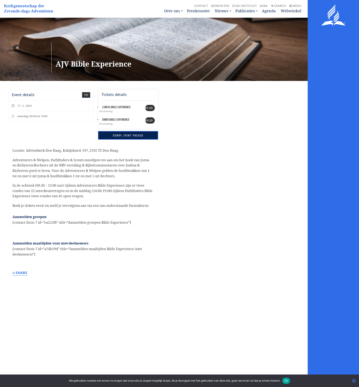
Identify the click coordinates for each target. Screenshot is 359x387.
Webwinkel (291, 10)
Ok (286, 380)
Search (280, 6)
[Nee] (354, 381)
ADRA (264, 6)
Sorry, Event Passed (128, 135)
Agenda (269, 10)
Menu (296, 6)
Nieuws (221, 10)
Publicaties (245, 10)
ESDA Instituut (244, 6)
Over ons (172, 10)
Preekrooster (198, 10)
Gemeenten (220, 6)
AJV (86, 95)
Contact (201, 6)
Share (21, 273)
